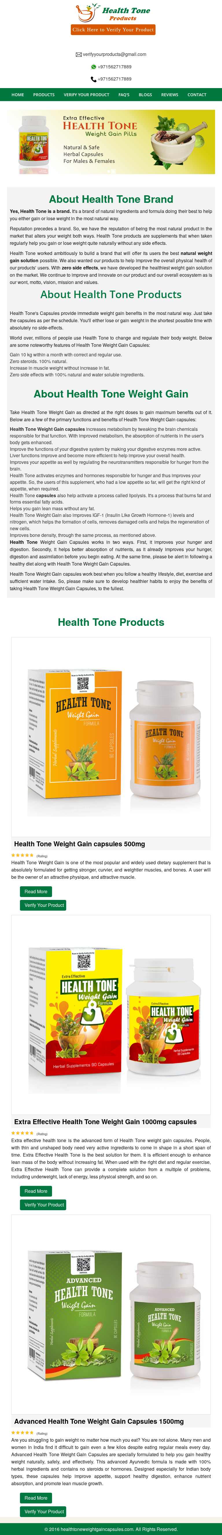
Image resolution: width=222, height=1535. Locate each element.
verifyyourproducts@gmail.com (114, 54)
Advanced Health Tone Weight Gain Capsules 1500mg (99, 1421)
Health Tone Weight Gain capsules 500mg (79, 843)
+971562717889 (114, 66)
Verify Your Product (44, 905)
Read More (36, 891)
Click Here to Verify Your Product (113, 29)
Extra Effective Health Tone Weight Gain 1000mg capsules (105, 1121)
